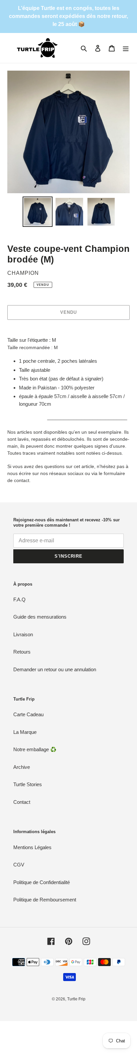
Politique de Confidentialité (41, 882)
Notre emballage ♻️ (35, 749)
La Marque (25, 732)
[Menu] (126, 48)
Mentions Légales (32, 847)
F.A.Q (19, 599)
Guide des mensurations (40, 617)
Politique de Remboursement (44, 899)
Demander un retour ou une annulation (54, 669)
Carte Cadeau (28, 714)
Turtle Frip (76, 999)
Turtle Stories (27, 784)
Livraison (23, 634)
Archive (21, 767)
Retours (22, 652)
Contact (21, 802)
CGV (18, 864)
